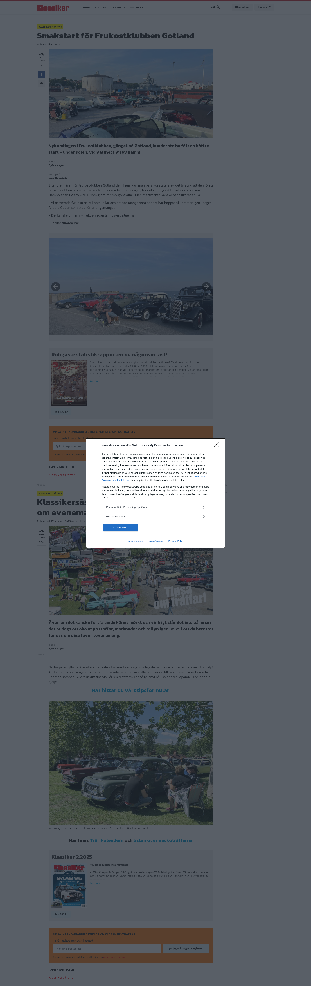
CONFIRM (120, 527)
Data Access (155, 540)
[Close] (217, 445)
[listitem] (155, 507)
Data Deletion (135, 540)
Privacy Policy (176, 540)
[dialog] (155, 493)
